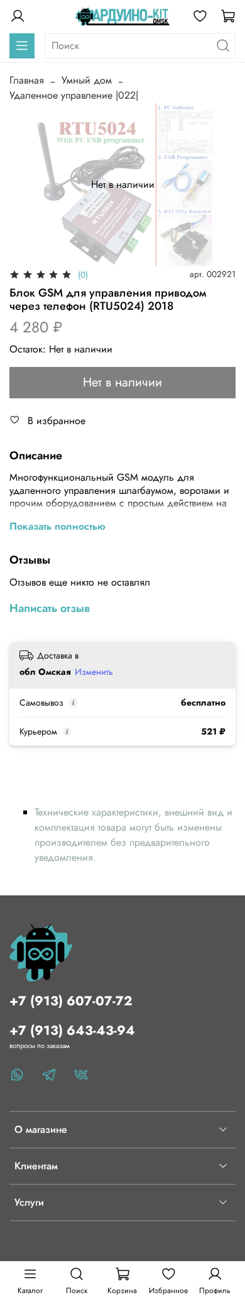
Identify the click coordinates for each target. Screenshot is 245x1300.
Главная (26, 80)
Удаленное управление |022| (73, 95)
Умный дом (87, 80)
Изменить (94, 671)
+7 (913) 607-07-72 (71, 1000)
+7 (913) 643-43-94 (72, 1030)
